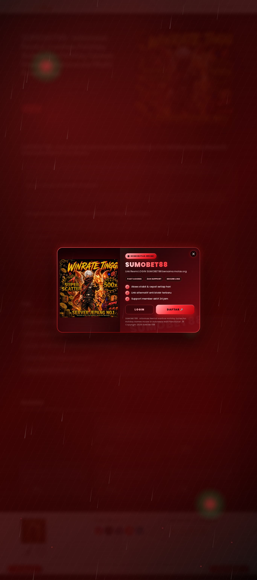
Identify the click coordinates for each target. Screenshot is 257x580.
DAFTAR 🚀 (175, 309)
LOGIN (139, 309)
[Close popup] (193, 254)
